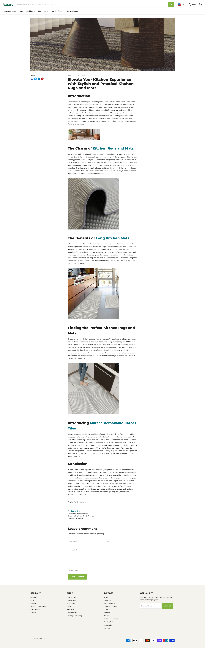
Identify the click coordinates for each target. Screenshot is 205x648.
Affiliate (33, 613)
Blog (32, 600)
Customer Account (110, 606)
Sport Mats (42, 11)
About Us (33, 597)
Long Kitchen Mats (112, 238)
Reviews (33, 603)
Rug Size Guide (109, 622)
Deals (69, 606)
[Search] (171, 4)
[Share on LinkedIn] (39, 79)
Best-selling (71, 600)
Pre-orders (71, 603)
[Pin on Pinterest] (42, 79)
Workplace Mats (27, 11)
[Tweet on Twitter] (35, 79)
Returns (106, 616)
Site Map (107, 628)
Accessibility (108, 625)
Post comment (77, 576)
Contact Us (107, 600)
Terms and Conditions (38, 606)
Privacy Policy (35, 609)
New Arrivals (71, 597)
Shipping (107, 609)
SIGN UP (167, 606)
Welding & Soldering (74, 616)
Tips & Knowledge (80, 502)
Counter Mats (72, 613)
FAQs (106, 597)
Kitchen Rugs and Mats (113, 148)
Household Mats (9, 11)
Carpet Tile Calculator (111, 619)
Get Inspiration (72, 11)
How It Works (56, 11)
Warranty (107, 613)
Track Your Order (110, 603)
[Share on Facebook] (32, 79)
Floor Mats (71, 609)
